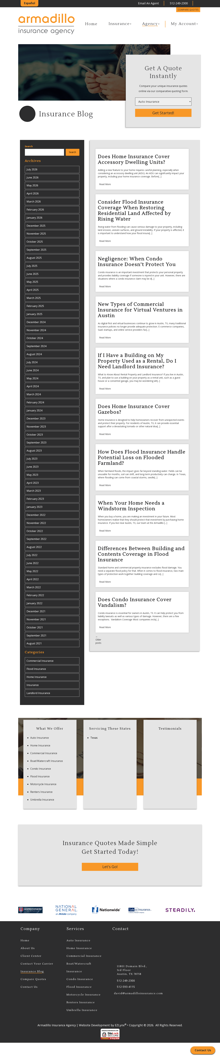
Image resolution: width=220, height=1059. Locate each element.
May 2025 (32, 282)
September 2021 (36, 635)
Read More (105, 184)
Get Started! (163, 112)
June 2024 (32, 370)
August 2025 (34, 258)
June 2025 (32, 274)
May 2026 (32, 185)
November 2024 (36, 330)
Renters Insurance (41, 792)
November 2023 (36, 426)
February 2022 (35, 595)
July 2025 (32, 266)
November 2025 (36, 233)
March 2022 (34, 587)
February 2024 (35, 402)
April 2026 (33, 193)
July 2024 (32, 362)
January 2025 (34, 314)
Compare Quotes (188, 9)
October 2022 (35, 531)
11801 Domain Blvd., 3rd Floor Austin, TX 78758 (132, 970)
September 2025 (36, 249)
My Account (183, 23)
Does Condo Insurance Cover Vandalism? (135, 602)
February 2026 (35, 209)
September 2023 (36, 442)
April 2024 (33, 386)
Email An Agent (148, 3)
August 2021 (34, 643)
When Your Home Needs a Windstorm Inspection (131, 506)
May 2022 (32, 571)
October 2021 (35, 627)
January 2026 (34, 217)
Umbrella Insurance (42, 799)
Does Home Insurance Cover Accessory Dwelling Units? (134, 159)
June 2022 (32, 563)
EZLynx (119, 1025)
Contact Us (29, 987)
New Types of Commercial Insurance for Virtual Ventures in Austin (140, 309)
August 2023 (34, 450)
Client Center (31, 956)
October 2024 (35, 338)
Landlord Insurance (38, 693)
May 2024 (32, 378)
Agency (150, 23)
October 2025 (35, 241)
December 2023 (36, 418)
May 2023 (32, 475)
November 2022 (36, 523)
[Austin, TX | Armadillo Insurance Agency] (46, 24)
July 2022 (32, 555)
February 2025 (35, 306)
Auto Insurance (39, 737)
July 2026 (32, 169)
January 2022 (34, 603)
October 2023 (35, 434)
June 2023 (32, 466)
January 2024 (34, 410)
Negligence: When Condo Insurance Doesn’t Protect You (137, 261)
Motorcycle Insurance (43, 784)
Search (29, 146)
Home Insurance (37, 677)
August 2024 (34, 354)
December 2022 (36, 515)
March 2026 (34, 201)
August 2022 (34, 547)
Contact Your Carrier (37, 963)
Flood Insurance (36, 669)
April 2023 (33, 483)
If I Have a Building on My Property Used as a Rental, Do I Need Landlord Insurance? (137, 361)
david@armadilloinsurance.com (138, 993)
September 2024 (36, 346)
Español (29, 3)
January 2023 (34, 507)
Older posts (98, 639)
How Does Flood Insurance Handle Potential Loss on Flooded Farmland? (142, 457)
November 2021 (36, 619)
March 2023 (34, 491)
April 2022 (33, 579)
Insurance (119, 23)
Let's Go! (110, 866)
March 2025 (34, 298)
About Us (28, 948)
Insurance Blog (32, 971)
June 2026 (32, 177)
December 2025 (36, 225)
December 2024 (36, 322)
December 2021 (36, 611)
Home (91, 23)
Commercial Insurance (40, 661)
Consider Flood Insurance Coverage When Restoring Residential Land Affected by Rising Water (134, 210)
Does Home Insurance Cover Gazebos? (134, 409)
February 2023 (35, 499)
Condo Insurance (40, 768)
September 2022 (36, 539)
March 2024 (34, 394)
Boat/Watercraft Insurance (46, 761)
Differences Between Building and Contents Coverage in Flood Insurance (141, 554)
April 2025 (33, 290)
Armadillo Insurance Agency (57, 1025)
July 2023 (32, 458)
